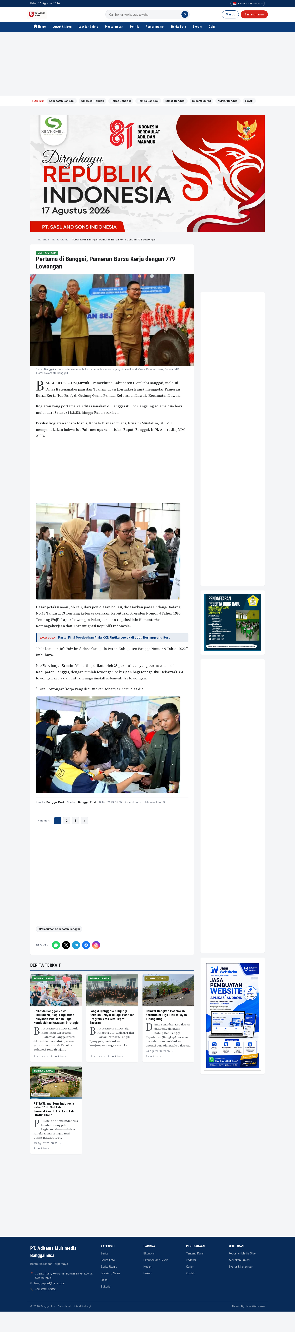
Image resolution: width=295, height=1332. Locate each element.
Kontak (190, 1273)
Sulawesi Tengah (92, 100)
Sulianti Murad (201, 100)
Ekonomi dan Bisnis (155, 1260)
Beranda (43, 239)
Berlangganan (254, 14)
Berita (104, 1253)
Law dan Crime (88, 26)
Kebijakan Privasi (239, 1260)
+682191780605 (45, 1289)
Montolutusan (114, 26)
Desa (104, 1280)
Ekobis (197, 26)
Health (147, 1266)
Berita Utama (60, 239)
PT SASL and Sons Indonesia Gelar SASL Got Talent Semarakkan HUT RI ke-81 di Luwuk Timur (54, 1109)
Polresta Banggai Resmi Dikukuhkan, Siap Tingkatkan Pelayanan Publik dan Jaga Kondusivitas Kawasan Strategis (56, 1017)
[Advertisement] (147, 64)
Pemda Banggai (148, 100)
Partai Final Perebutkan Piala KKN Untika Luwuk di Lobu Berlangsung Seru (114, 637)
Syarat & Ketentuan (241, 1266)
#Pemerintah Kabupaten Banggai (59, 928)
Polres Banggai (121, 100)
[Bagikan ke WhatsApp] (56, 945)
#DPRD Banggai (228, 100)
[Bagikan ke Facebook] (86, 945)
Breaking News (110, 1273)
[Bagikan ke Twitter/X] (66, 945)
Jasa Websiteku (255, 1306)
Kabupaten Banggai (61, 100)
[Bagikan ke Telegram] (76, 945)
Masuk (230, 14)
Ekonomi (149, 1253)
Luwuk (249, 100)
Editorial (106, 1286)
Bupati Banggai (175, 100)
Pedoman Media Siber (243, 1253)
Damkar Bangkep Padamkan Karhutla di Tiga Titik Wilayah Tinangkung (166, 1015)
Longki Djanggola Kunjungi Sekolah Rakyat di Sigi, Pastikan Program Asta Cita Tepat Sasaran (112, 1017)
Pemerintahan (155, 26)
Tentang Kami (194, 1253)
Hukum (147, 1273)
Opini (212, 26)
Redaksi (191, 1260)
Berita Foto (178, 26)
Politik (134, 26)
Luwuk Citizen (62, 26)
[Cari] (184, 14)
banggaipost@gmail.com (49, 1283)
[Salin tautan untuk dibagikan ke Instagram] (96, 945)
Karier (190, 1266)
